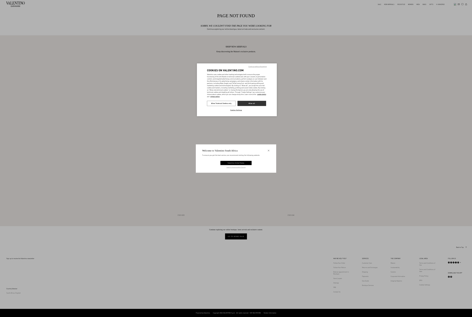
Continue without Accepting (257, 66)
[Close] (268, 150)
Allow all (252, 103)
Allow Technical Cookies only (221, 103)
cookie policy (261, 94)
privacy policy (215, 97)
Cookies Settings (236, 110)
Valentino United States (236, 163)
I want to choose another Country (236, 167)
